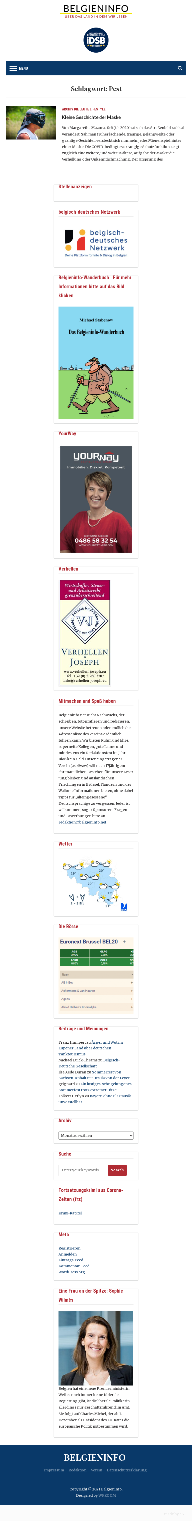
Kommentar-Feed (74, 1266)
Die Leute (81, 109)
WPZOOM (107, 1495)
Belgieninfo (95, 1457)
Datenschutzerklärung (127, 1470)
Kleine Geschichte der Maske (91, 117)
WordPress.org (71, 1272)
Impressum (54, 1470)
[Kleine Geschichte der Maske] (31, 122)
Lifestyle (98, 109)
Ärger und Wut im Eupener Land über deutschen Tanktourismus (90, 1048)
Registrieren (69, 1248)
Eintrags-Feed (70, 1260)
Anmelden (67, 1254)
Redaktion (77, 1470)
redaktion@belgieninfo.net (82, 822)
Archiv (67, 109)
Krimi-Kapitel (70, 1213)
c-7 (182, 1514)
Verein (96, 1470)
